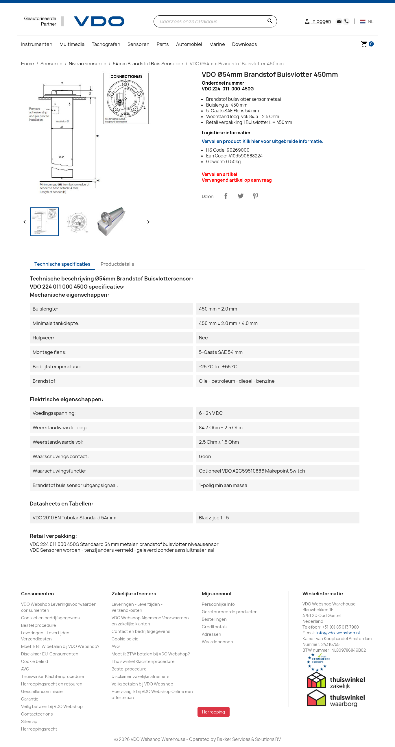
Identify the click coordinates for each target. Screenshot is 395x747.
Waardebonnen (217, 641)
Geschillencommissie (42, 691)
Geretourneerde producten (230, 611)
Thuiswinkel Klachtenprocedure (52, 676)
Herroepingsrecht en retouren (51, 684)
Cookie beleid (34, 661)
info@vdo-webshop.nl (338, 632)
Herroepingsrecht (39, 729)
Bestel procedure (38, 625)
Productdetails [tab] (117, 264)
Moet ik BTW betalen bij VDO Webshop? (60, 646)
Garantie (29, 699)
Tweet (240, 196)
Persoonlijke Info (218, 604)
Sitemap (29, 721)
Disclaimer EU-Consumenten (49, 654)
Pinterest (255, 196)
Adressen (211, 634)
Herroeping (213, 712)
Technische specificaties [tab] (62, 264)
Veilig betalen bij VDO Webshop (52, 706)
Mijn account (217, 593)
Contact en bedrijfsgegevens (50, 617)
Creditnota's (214, 626)
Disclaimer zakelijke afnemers (140, 676)
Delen (226, 196)
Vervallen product (262, 141)
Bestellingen (214, 619)
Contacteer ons (37, 714)
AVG (25, 669)
